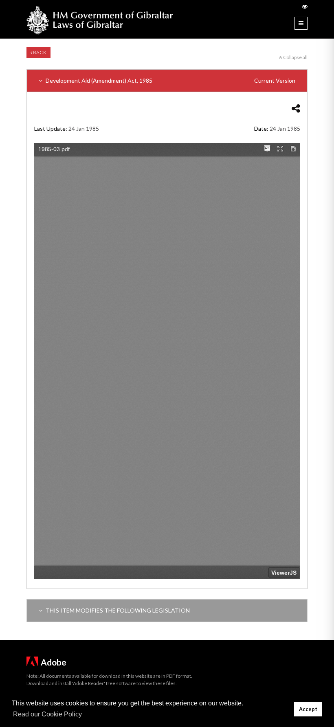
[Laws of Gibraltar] (99, 19)
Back (39, 52)
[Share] (296, 108)
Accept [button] (308, 709)
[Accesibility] (305, 6)
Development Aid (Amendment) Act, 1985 (169, 80)
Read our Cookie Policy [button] (47, 714)
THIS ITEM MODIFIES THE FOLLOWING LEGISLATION (117, 610)
